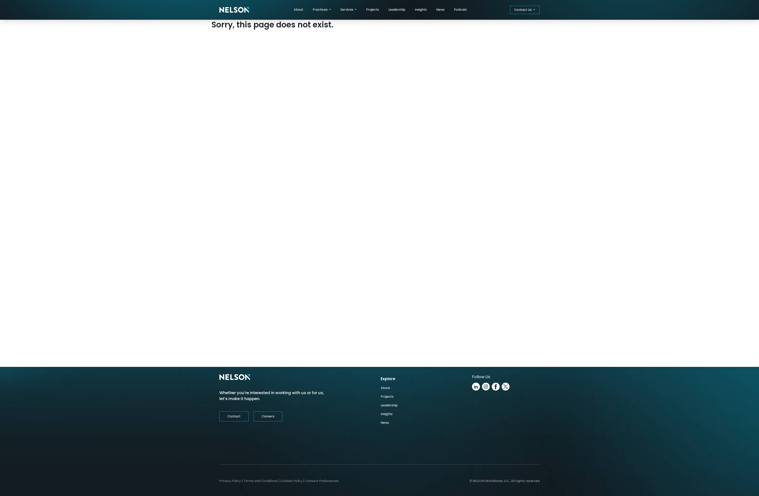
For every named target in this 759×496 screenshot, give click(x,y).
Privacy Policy (230, 481)
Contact (234, 416)
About (298, 9)
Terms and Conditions (261, 481)
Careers (268, 416)
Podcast (460, 9)
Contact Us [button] (523, 10)
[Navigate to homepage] (234, 10)
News (440, 9)
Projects (372, 9)
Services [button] (347, 9)
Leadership (396, 9)
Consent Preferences (322, 481)
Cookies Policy (291, 481)
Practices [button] (320, 9)
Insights (421, 9)
